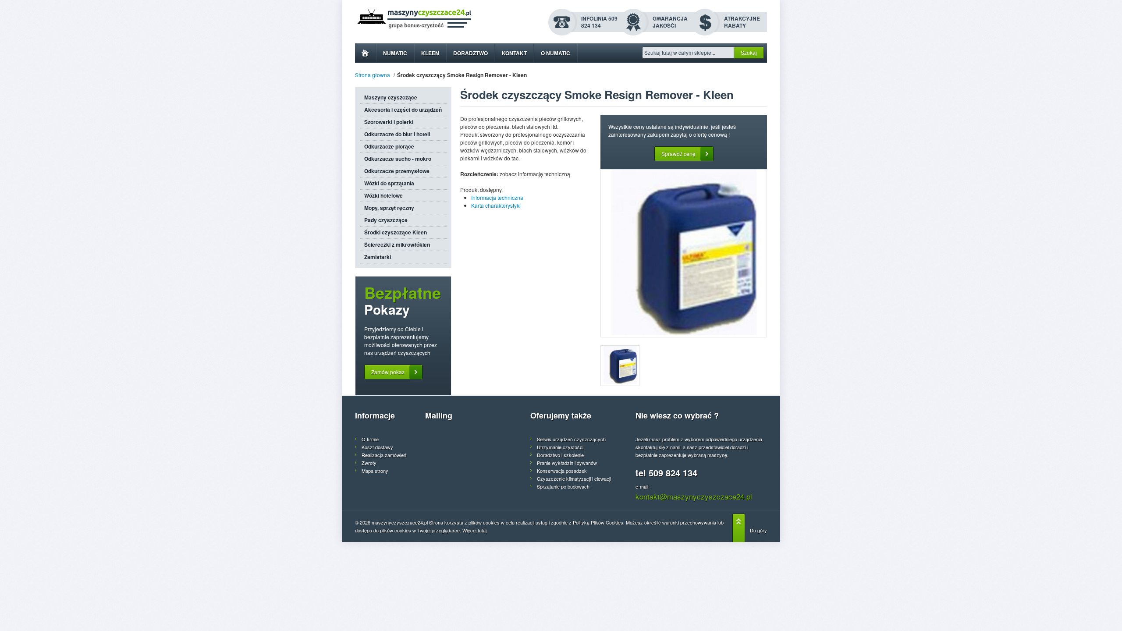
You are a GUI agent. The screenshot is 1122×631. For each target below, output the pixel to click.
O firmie (370, 439)
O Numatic (555, 53)
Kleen (430, 53)
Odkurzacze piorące (389, 146)
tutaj (482, 530)
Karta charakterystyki (496, 205)
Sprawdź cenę (678, 153)
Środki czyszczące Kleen (395, 232)
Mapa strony (375, 470)
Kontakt (514, 53)
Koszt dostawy (377, 446)
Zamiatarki (377, 257)
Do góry (758, 530)
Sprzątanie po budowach (563, 486)
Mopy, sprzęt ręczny (389, 208)
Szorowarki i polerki (388, 122)
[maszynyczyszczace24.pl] (436, 19)
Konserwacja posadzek (562, 470)
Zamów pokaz (388, 372)
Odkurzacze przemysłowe (397, 171)
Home (365, 53)
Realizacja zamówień (384, 454)
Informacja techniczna (497, 197)
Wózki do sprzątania (389, 183)
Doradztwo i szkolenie (560, 454)
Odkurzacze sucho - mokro (397, 159)
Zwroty (369, 462)
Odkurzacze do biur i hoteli (397, 134)
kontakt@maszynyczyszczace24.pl (694, 496)
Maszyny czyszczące (390, 97)
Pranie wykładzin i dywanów (567, 462)
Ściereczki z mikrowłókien (397, 244)
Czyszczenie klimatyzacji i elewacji (574, 478)
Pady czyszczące (386, 220)
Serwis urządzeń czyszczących (571, 439)
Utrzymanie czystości (560, 446)
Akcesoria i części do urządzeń (403, 109)
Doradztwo (470, 53)
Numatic (395, 53)
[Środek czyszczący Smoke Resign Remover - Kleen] (683, 253)
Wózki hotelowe (383, 195)
